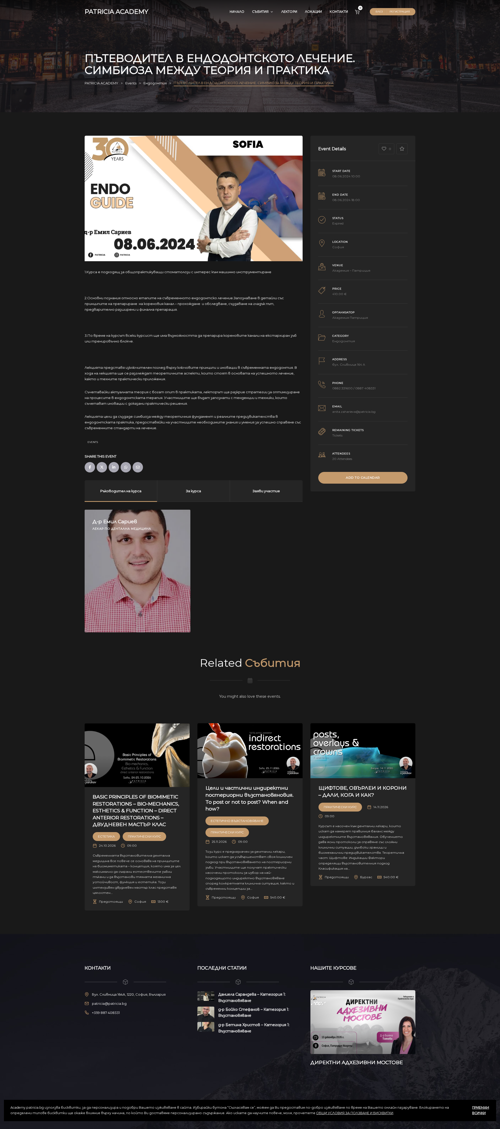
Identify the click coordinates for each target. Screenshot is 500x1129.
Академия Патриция (350, 318)
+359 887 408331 (106, 1013)
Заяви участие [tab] (266, 491)
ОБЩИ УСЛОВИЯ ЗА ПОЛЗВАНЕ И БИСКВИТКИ (354, 1113)
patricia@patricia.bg (109, 1003)
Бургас (366, 877)
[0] (357, 12)
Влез (379, 11)
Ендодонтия (343, 341)
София (338, 247)
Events (93, 442)
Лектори (289, 12)
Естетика (106, 836)
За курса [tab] (193, 491)
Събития (260, 12)
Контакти (339, 12)
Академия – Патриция (351, 270)
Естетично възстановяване (237, 821)
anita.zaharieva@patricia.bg (354, 412)
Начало (237, 12)
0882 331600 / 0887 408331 (354, 388)
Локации (313, 12)
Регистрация (400, 11)
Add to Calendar (363, 477)
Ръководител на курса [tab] (120, 491)
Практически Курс (144, 836)
